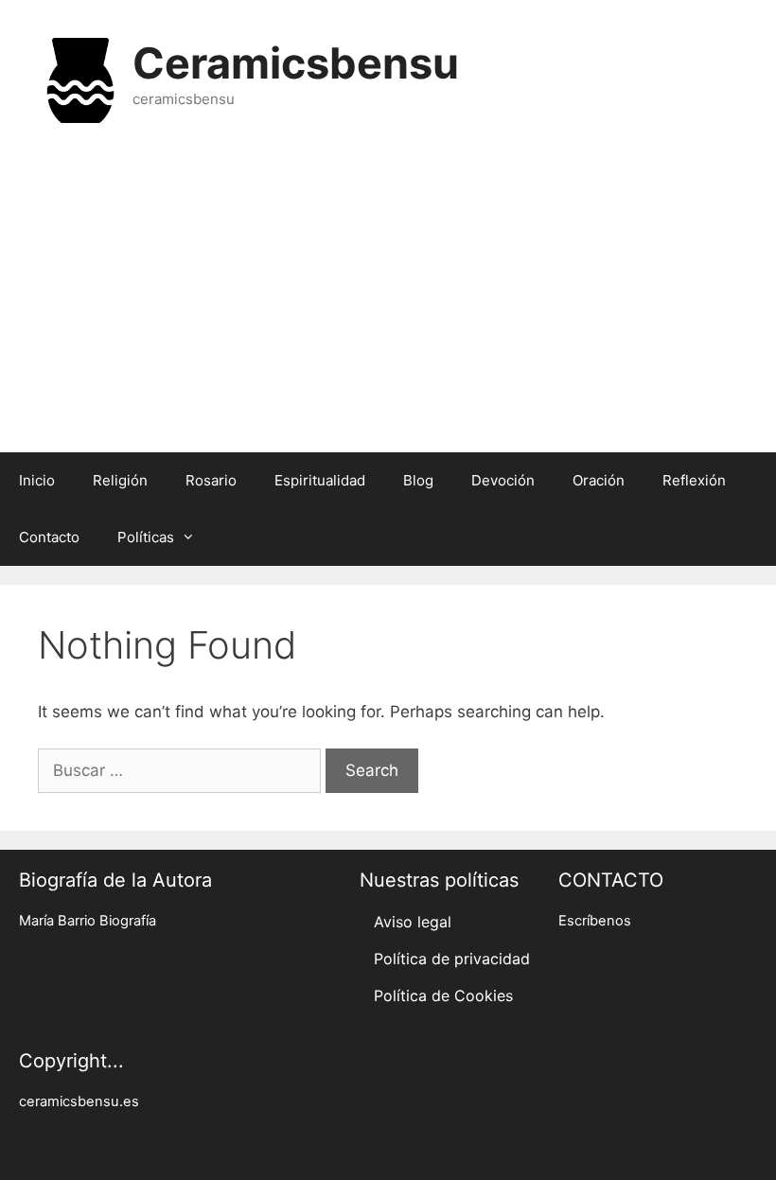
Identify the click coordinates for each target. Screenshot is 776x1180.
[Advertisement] (388, 300)
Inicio (37, 480)
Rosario (211, 480)
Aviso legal (412, 921)
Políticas (145, 537)
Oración (599, 480)
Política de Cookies (443, 995)
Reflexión (694, 480)
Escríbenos (594, 920)
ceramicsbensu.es (79, 1101)
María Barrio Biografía (87, 920)
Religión (120, 480)
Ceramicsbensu (295, 63)
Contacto (49, 537)
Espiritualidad (319, 480)
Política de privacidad (452, 958)
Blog (418, 480)
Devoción (503, 480)
